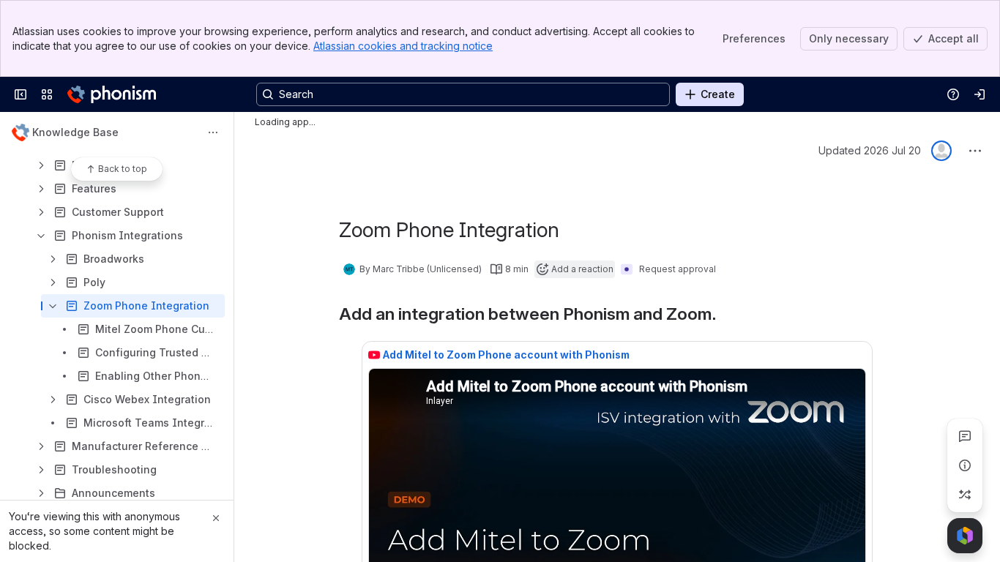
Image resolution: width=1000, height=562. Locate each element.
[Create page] (965, 494)
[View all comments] (965, 436)
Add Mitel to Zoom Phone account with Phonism (506, 354)
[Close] (216, 518)
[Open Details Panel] (965, 465)
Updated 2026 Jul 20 (869, 150)
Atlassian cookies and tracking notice (403, 46)
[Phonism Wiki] (111, 94)
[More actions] (213, 132)
